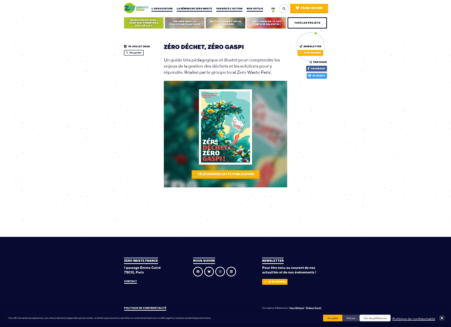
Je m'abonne (312, 52)
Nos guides (135, 52)
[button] (442, 318)
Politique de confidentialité (413, 319)
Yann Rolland (296, 308)
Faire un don (312, 8)
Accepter (332, 318)
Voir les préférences (375, 318)
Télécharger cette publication (225, 174)
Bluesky (319, 75)
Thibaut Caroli (313, 308)
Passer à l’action (229, 8)
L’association (162, 8)
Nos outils (255, 8)
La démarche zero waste (194, 8)
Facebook (318, 68)
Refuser (351, 318)
